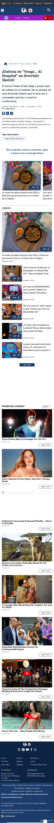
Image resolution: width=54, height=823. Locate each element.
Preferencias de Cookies (25, 785)
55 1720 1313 (31, 776)
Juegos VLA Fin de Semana (13, 138)
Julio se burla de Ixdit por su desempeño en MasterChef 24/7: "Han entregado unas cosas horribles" (36, 270)
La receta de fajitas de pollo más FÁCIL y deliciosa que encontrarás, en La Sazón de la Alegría (21, 195)
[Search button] (49, 10)
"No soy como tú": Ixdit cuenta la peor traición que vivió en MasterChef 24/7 (37, 308)
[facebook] (31, 750)
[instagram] (23, 750)
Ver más (27, 365)
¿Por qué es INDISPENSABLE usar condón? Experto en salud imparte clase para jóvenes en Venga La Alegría (36, 289)
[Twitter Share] (7, 113)
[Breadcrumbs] (6, 63)
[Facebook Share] (3, 113)
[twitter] (19, 750)
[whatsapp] (35, 750)
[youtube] (27, 750)
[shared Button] (11, 113)
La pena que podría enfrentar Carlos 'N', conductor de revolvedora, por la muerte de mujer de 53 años (37, 347)
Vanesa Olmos (10, 109)
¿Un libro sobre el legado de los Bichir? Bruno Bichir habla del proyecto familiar (37, 328)
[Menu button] (5, 10)
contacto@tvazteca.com (35, 773)
